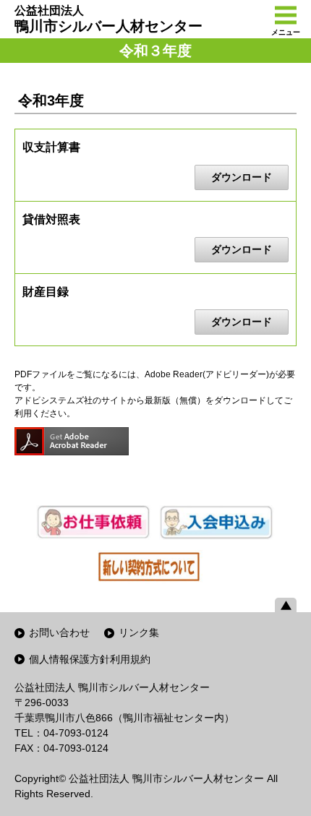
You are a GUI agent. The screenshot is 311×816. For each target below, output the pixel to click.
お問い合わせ (59, 632)
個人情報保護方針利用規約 (89, 659)
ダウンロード (241, 177)
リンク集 (139, 632)
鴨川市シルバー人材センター (108, 19)
